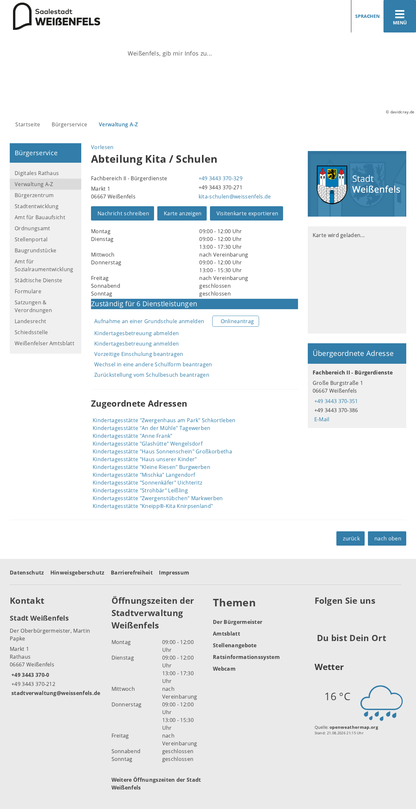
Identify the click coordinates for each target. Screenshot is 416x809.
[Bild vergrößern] (357, 184)
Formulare (28, 291)
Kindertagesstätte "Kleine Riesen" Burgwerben (151, 467)
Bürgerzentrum (34, 195)
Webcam (224, 668)
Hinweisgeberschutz (77, 572)
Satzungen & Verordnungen (33, 306)
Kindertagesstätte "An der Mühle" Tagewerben (152, 428)
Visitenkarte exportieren (247, 213)
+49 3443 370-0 (29, 674)
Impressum (174, 572)
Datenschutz (27, 572)
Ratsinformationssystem (246, 657)
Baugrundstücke (35, 250)
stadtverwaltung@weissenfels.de (55, 693)
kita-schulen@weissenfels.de (234, 196)
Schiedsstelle (31, 332)
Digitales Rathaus (37, 173)
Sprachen (367, 16)
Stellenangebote (235, 645)
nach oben (387, 538)
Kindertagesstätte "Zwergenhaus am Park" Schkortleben (164, 420)
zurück (351, 538)
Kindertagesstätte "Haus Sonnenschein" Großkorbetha (162, 451)
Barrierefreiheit (132, 572)
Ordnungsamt (32, 228)
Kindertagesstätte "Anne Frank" (133, 435)
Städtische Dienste (38, 280)
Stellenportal (31, 239)
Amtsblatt (226, 633)
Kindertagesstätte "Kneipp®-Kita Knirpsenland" (153, 506)
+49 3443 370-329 (219, 178)
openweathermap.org (354, 727)
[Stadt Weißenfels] (56, 655)
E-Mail (321, 419)
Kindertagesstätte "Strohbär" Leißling (140, 490)
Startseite (27, 124)
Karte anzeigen (183, 213)
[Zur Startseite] (101, 16)
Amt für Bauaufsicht (40, 217)
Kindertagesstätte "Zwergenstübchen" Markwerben (158, 498)
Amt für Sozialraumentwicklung (44, 265)
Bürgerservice (69, 124)
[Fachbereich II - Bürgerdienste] (357, 396)
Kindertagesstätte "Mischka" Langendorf (144, 474)
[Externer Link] (321, 616)
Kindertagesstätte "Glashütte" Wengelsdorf (147, 443)
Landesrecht (30, 321)
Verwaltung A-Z (118, 124)
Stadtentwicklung (36, 206)
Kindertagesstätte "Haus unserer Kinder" (145, 459)
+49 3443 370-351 (335, 401)
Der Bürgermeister (237, 622)
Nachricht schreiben (123, 213)
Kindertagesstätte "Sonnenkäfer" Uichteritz (147, 482)
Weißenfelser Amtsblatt (44, 343)
